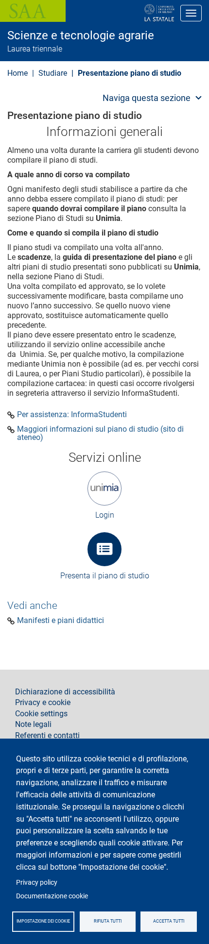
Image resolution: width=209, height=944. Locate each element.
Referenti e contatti (47, 735)
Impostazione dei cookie (43, 921)
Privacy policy (36, 882)
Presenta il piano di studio (104, 575)
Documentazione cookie (52, 896)
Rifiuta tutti (108, 921)
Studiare (52, 73)
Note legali (33, 724)
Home (17, 73)
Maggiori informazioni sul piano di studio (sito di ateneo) (100, 433)
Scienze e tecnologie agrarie (80, 35)
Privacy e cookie (42, 702)
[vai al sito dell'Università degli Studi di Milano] (128, 13)
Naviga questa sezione (147, 98)
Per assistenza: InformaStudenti (72, 414)
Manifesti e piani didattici (60, 620)
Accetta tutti (168, 921)
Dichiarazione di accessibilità (65, 692)
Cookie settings (41, 713)
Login (104, 515)
